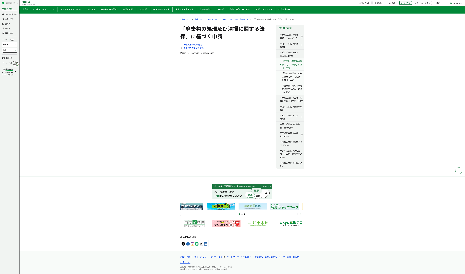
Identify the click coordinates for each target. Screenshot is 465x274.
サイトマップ (233, 256)
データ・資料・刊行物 (289, 256)
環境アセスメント (264, 9)
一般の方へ (258, 256)
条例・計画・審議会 (422, 3)
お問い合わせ (364, 3)
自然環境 (91, 9)
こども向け (246, 256)
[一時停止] (245, 214)
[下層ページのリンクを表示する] (301, 36)
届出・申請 (405, 3)
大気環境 (143, 9)
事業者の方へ (271, 256)
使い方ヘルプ (216, 256)
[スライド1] (239, 214)
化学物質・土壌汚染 (184, 9)
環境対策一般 (284, 9)
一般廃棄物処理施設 (193, 44)
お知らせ (438, 3)
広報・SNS (185, 262)
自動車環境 (128, 9)
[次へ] (301, 214)
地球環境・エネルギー (71, 9)
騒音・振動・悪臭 (161, 9)
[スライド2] (242, 214)
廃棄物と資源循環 (109, 9)
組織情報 (378, 3)
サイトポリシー (201, 256)
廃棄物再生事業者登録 (194, 47)
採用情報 (392, 3)
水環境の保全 (206, 9)
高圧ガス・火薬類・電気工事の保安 (234, 9)
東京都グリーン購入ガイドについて (38, 9)
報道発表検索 (7, 58)
